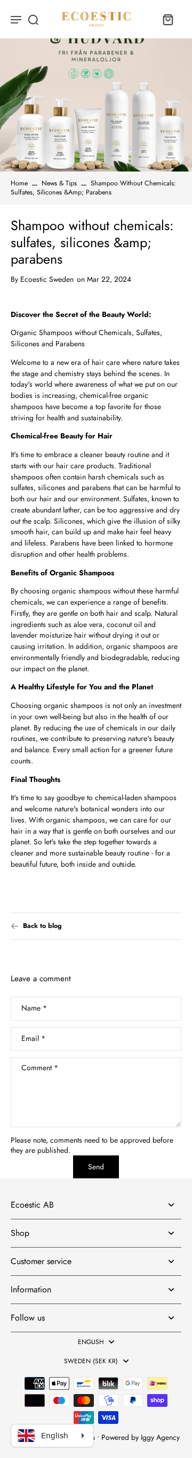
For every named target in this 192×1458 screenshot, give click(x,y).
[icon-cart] (167, 19)
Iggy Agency (160, 1437)
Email (33, 1039)
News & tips (59, 183)
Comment (39, 1067)
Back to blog (42, 926)
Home (19, 183)
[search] (33, 19)
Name (34, 1008)
